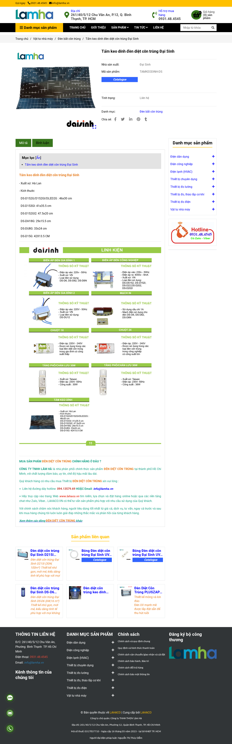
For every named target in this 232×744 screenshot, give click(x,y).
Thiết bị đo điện (180, 202)
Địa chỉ (75, 11)
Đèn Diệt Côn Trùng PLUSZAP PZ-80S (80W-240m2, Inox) (147, 590)
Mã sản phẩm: (111, 71)
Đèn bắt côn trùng (69, 38)
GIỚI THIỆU (98, 27)
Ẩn (38, 158)
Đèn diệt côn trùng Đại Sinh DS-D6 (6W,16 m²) (44, 590)
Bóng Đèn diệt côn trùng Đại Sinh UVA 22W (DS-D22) (96, 553)
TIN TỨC (140, 27)
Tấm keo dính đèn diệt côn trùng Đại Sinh (51, 164)
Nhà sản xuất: (111, 64)
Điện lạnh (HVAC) (181, 171)
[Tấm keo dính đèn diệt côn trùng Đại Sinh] (34, 15)
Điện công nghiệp (181, 164)
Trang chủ (21, 38)
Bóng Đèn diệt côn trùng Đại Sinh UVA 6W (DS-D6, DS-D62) (147, 553)
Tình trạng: (109, 98)
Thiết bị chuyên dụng (183, 179)
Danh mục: (109, 111)
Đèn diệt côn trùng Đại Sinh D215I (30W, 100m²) (44, 553)
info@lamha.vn (60, 3)
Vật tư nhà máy (43, 38)
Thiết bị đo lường (181, 186)
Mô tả (23, 143)
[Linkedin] (130, 119)
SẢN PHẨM (119, 27)
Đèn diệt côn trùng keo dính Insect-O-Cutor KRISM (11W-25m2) (94, 590)
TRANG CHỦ (77, 27)
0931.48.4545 (39, 3)
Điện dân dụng (179, 156)
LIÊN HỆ (158, 27)
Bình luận (42, 143)
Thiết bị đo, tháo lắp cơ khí (187, 194)
